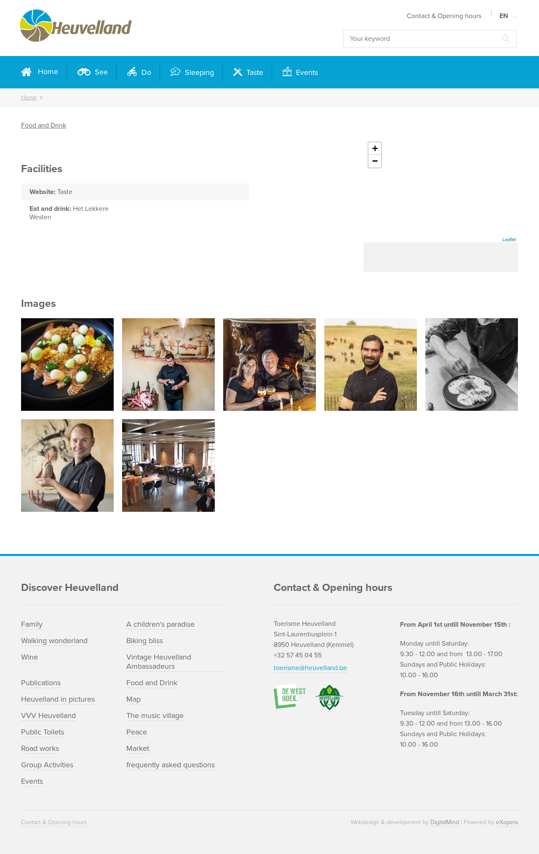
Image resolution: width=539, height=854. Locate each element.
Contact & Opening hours (444, 16)
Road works (40, 748)
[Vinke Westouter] (67, 364)
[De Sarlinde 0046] (168, 465)
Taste (253, 72)
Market (137, 748)
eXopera (507, 822)
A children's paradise (160, 624)
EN (503, 16)
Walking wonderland (54, 640)
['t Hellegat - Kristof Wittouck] (269, 364)
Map (133, 699)
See (100, 72)
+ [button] (375, 148)
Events (306, 72)
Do (145, 72)
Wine (29, 657)
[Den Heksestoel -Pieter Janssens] (168, 364)
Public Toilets (42, 732)
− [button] (375, 161)
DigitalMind (444, 822)
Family (32, 624)
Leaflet (509, 239)
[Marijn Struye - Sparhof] (370, 364)
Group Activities (47, 764)
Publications (41, 682)
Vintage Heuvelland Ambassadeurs (158, 661)
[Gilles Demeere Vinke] (67, 465)
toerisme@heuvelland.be (310, 668)
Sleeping (198, 72)
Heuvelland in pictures (58, 699)
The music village (155, 715)
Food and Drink (43, 125)
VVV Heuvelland (48, 715)
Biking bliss (144, 640)
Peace (136, 732)
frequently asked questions (170, 764)
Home (48, 71)
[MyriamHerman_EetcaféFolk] (471, 364)
